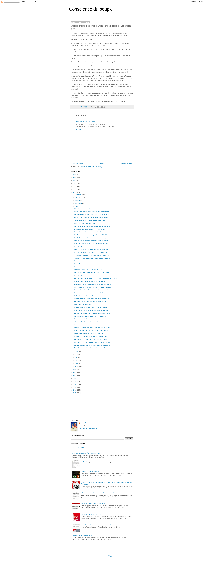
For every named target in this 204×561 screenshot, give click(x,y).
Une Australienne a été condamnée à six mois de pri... (92, 214)
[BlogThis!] (98, 107)
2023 (75, 183)
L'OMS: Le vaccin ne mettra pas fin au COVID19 (90, 235)
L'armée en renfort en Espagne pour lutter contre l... (91, 229)
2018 (75, 372)
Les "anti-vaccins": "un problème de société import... (91, 238)
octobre (77, 200)
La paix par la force (87, 461)
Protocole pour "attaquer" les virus (85, 223)
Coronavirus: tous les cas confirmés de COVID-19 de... (92, 287)
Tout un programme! (79, 447)
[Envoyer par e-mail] (96, 107)
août (76, 206)
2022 (75, 186)
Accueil (102, 163)
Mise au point (78, 246)
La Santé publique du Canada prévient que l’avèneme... (93, 327)
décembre (78, 194)
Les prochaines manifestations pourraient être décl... (92, 310)
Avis (75, 325)
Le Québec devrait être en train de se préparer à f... (91, 296)
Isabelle (83, 423)
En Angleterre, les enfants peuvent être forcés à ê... (91, 290)
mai (76, 357)
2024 (75, 180)
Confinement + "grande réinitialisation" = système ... (91, 339)
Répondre (79, 129)
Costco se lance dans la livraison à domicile (88, 333)
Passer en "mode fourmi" (82, 304)
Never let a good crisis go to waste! (93, 503)
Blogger (110, 556)
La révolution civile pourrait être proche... (88, 264)
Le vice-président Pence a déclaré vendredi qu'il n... (91, 240)
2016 (75, 378)
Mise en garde (79, 275)
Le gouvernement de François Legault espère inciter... (92, 243)
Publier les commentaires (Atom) (91, 167)
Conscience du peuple (91, 9)
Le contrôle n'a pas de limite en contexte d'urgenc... (91, 293)
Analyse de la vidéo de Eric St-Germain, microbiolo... (92, 217)
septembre (78, 203)
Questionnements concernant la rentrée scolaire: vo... (92, 298)
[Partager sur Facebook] (102, 107)
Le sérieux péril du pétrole (90, 471)
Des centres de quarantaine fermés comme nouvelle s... (93, 284)
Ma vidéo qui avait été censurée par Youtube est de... (92, 252)
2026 (75, 174)
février (77, 366)
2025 (75, 177)
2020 (75, 192)
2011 (74, 393)
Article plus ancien (127, 163)
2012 (75, 390)
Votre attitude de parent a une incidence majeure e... (92, 307)
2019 (75, 370)
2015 (75, 381)
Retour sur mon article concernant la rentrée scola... (91, 301)
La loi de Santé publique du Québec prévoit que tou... (92, 281)
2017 (75, 375)
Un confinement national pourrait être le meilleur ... (91, 316)
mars (77, 363)
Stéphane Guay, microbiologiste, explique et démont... (92, 345)
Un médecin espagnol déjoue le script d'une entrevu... (92, 272)
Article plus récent (77, 163)
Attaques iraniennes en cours (82, 535)
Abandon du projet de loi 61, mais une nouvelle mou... (92, 258)
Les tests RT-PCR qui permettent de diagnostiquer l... (92, 249)
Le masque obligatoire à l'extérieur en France (89, 319)
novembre (78, 197)
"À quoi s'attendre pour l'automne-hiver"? (88, 322)
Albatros (79, 121)
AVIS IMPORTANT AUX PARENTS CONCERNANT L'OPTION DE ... (96, 278)
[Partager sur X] (100, 107)
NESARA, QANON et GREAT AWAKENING (88, 269)
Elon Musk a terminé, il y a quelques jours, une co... (91, 209)
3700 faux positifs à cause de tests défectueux (89, 220)
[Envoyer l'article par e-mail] (92, 107)
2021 (75, 189)
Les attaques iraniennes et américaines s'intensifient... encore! (102, 525)
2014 (75, 384)
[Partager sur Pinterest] (104, 107)
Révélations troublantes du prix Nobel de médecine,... (92, 232)
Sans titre (77, 267)
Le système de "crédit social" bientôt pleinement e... (91, 330)
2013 (75, 387)
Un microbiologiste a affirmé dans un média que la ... (92, 226)
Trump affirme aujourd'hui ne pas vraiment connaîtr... (92, 255)
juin (76, 354)
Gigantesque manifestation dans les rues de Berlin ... (92, 348)
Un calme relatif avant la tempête (92, 514)
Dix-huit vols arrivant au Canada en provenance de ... (92, 313)
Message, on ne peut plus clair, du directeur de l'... (91, 336)
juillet (77, 351)
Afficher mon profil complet (88, 428)
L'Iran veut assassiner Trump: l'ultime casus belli (97, 493)
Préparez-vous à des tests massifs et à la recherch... (92, 342)
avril (76, 360)
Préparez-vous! (79, 261)
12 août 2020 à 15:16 (89, 121)
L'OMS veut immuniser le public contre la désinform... (92, 211)
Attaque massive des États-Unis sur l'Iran (86, 453)
